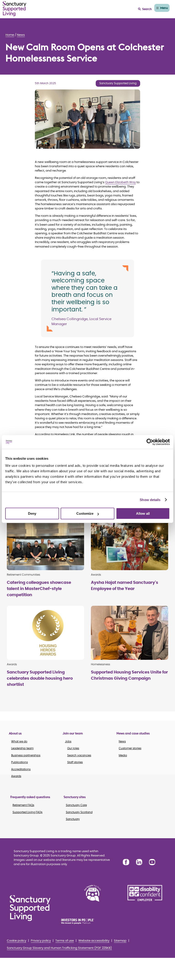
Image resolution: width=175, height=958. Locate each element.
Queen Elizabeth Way (120, 182)
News (21, 35)
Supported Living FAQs (27, 812)
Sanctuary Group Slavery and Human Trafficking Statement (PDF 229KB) (59, 948)
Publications (19, 762)
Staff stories (75, 762)
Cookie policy (16, 940)
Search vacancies (79, 755)
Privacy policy (41, 940)
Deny (32, 513)
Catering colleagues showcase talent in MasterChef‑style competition (39, 589)
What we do (19, 741)
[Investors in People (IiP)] (81, 921)
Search (147, 9)
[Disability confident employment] (144, 893)
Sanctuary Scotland (79, 812)
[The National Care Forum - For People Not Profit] (92, 893)
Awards (16, 776)
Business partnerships (25, 755)
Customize (84, 513)
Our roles (73, 748)
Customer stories (130, 748)
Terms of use (64, 940)
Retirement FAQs (23, 805)
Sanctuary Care (76, 805)
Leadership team (22, 748)
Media (123, 755)
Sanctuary (73, 819)
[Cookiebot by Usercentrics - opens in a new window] (150, 442)
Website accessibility (93, 940)
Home (9, 35)
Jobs (68, 741)
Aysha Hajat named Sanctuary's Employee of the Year (124, 586)
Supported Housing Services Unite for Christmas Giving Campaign (129, 675)
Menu (164, 8)
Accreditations (21, 769)
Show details (150, 500)
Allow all (143, 513)
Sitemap (120, 940)
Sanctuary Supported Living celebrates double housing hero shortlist (40, 678)
